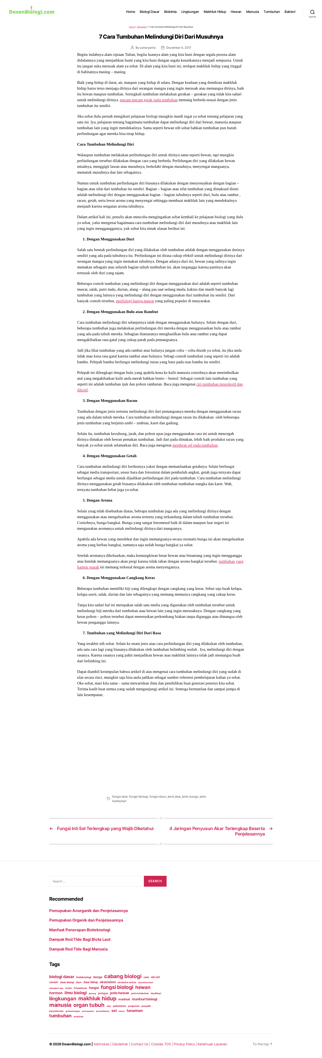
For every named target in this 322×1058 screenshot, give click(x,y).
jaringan (103, 993)
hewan (143, 987)
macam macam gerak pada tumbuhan (149, 100)
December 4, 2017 (178, 47)
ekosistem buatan (127, 982)
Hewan (236, 12)
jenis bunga (190, 796)
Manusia (252, 12)
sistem (122, 1011)
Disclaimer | (121, 1044)
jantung (92, 993)
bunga (97, 977)
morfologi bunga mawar (135, 301)
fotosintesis (80, 988)
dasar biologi (67, 982)
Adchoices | (103, 1044)
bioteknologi (83, 977)
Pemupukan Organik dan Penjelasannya (86, 920)
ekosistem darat (145, 982)
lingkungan (62, 998)
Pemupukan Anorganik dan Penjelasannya (88, 910)
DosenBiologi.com (76, 1044)
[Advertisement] (161, 745)
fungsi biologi (138, 796)
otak (109, 1006)
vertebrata (78, 1016)
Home (130, 12)
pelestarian (119, 1005)
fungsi (94, 988)
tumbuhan (60, 1015)
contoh (53, 982)
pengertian (133, 1006)
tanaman (135, 1010)
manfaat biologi (144, 999)
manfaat (124, 999)
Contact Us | (141, 1044)
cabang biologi (122, 976)
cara (146, 977)
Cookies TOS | (162, 1044)
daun (78, 982)
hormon (55, 993)
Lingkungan (190, 12)
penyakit (146, 1006)
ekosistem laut (56, 988)
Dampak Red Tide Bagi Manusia (78, 949)
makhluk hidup (97, 998)
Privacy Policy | (186, 1044)
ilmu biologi (75, 992)
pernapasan (88, 1011)
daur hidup (90, 982)
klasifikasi (156, 993)
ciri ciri (155, 977)
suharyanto (148, 47)
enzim (68, 988)
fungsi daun (157, 796)
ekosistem (108, 982)
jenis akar (174, 796)
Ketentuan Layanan (212, 1044)
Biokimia (170, 12)
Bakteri (290, 12)
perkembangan (73, 1011)
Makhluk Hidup (215, 12)
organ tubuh (89, 1005)
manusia (60, 1005)
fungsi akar (119, 796)
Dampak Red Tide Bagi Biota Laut (80, 939)
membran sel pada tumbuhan (195, 445)
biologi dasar (61, 976)
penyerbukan (56, 1011)
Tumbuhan (271, 12)
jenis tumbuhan (140, 993)
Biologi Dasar (150, 12)
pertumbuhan (102, 1011)
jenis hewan (119, 993)
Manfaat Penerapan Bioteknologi (79, 930)
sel (113, 1010)
